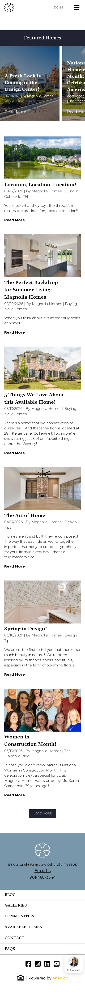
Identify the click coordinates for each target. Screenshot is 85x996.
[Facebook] (28, 964)
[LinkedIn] (47, 964)
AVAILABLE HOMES (23, 927)
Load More (43, 813)
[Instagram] (38, 964)
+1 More (29, 100)
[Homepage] (21, 7)
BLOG (10, 895)
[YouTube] (57, 964)
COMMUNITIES (19, 916)
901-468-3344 (42, 877)
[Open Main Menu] (77, 8)
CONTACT (14, 938)
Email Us (42, 871)
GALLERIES (16, 905)
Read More (15, 111)
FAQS (10, 949)
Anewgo (60, 978)
